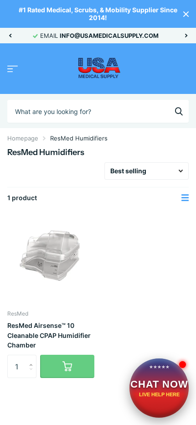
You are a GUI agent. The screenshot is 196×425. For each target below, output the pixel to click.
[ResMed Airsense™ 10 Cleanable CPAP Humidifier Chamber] (50, 259)
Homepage (22, 138)
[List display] (185, 198)
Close (186, 14)
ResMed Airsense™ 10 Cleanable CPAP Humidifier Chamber (49, 335)
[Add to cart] (67, 366)
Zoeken (179, 111)
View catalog (12, 69)
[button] (10, 35)
